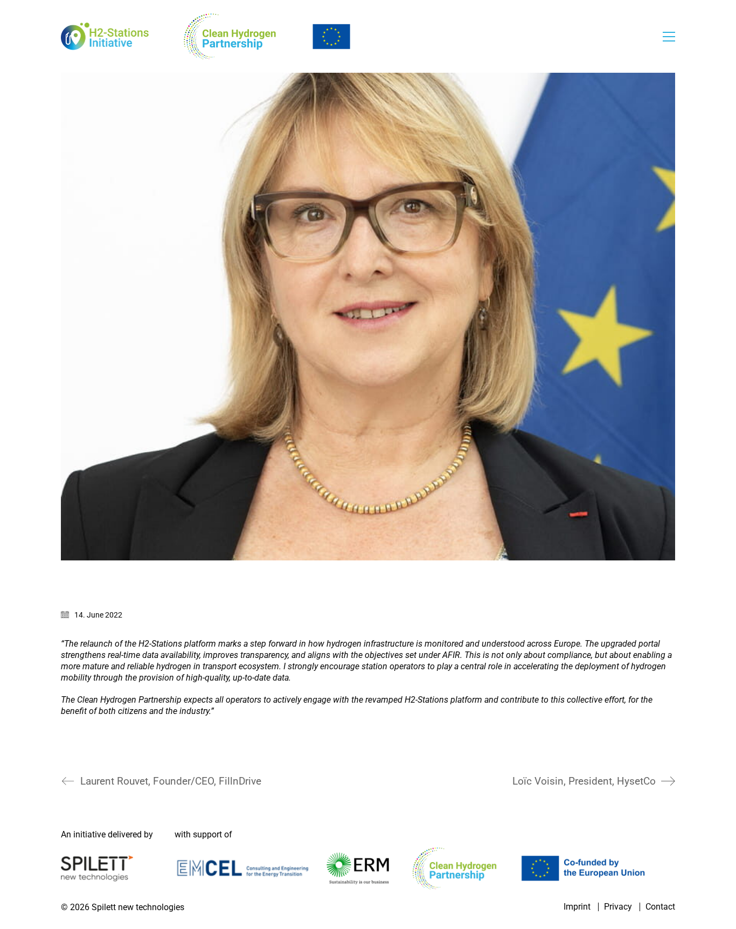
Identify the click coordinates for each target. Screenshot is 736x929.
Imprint (577, 907)
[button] (669, 36)
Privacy (618, 907)
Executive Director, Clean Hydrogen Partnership (163, 755)
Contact (660, 907)
